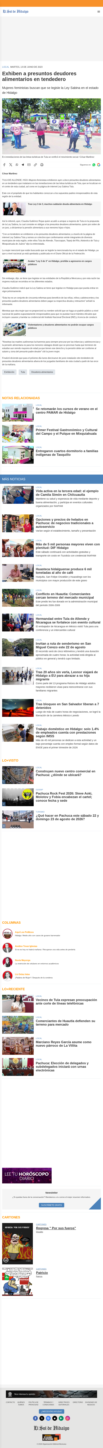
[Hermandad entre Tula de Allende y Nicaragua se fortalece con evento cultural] (18, 624)
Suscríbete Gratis (51, 1205)
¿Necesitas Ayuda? (51, 1411)
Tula (23, 372)
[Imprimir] (42, 165)
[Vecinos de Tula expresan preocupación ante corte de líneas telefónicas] (18, 1004)
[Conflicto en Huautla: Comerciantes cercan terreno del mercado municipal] (18, 599)
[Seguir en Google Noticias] (99, 165)
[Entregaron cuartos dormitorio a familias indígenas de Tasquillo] (18, 455)
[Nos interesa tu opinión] (51, 1394)
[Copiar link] (35, 165)
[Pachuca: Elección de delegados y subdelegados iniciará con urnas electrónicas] (18, 1067)
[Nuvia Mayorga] (7, 961)
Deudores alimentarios (42, 372)
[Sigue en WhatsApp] (94, 165)
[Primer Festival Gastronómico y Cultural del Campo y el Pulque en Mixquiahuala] (18, 434)
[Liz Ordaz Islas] (7, 975)
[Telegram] (23, 165)
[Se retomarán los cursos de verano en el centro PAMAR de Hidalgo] (18, 413)
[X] (11, 165)
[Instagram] (67, 1418)
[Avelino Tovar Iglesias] (7, 947)
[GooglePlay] (61, 1418)
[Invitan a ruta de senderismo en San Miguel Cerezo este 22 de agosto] (18, 651)
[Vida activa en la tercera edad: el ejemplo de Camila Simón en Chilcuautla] (18, 498)
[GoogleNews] (48, 1418)
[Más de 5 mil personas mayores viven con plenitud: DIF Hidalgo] (18, 550)
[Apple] (54, 1418)
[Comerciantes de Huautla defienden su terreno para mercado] (18, 1025)
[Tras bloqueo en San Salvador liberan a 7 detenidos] (18, 710)
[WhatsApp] (17, 165)
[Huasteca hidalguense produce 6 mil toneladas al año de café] (18, 575)
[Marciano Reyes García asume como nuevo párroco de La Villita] (18, 1046)
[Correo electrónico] (29, 165)
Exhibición (9, 372)
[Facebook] (4, 165)
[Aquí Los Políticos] (7, 933)
